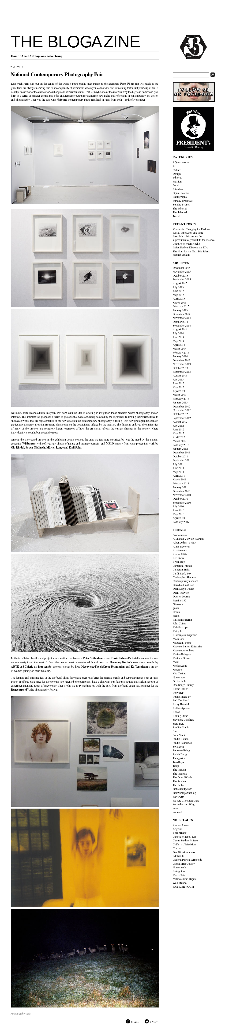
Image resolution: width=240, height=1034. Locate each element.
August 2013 (180, 375)
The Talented (180, 212)
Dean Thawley (181, 592)
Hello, (176, 615)
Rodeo (176, 712)
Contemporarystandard (185, 581)
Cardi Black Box (182, 573)
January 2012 (180, 448)
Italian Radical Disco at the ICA (190, 247)
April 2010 (179, 518)
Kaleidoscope (180, 627)
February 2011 (181, 483)
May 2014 (178, 341)
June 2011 (178, 468)
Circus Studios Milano (185, 840)
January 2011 (180, 487)
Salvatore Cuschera (183, 719)
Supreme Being (181, 750)
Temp (176, 766)
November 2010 (182, 495)
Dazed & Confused (183, 585)
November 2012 (182, 410)
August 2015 (180, 283)
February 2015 (181, 306)
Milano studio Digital (184, 879)
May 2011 (178, 472)
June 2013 (178, 383)
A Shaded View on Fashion (188, 538)
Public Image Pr (182, 696)
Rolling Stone (180, 716)
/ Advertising (53, 55)
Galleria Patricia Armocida (187, 859)
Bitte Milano (180, 832)
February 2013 (181, 398)
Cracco (176, 848)
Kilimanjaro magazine (185, 635)
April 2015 (179, 298)
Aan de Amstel (181, 825)
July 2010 (178, 506)
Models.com (180, 665)
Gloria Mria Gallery (184, 863)
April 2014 (179, 344)
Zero (175, 808)
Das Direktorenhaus (184, 852)
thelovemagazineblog (184, 793)
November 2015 (182, 271)
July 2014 (178, 333)
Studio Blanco (180, 739)
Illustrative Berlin (182, 619)
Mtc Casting (179, 673)
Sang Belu (178, 723)
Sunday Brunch (181, 204)
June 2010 (178, 510)
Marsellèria (179, 875)
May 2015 (178, 295)
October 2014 (180, 321)
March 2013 (179, 394)
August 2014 (180, 329)
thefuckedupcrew (182, 789)
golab (176, 608)
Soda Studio (179, 735)
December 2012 (181, 406)
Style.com (178, 746)
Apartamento (180, 550)
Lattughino (179, 871)
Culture (177, 170)
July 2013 (178, 379)
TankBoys (178, 762)
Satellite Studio (181, 727)
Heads (176, 612)
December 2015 (181, 268)
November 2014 (182, 317)
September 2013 (182, 371)
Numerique (179, 677)
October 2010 (180, 498)
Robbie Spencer (181, 708)
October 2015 (180, 275)
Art (174, 166)
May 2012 (178, 433)
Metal (176, 662)
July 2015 (178, 287)
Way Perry (178, 796)
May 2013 (178, 387)
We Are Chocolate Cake (186, 800)
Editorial (177, 177)
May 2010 (178, 514)
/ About (24, 55)
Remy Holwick (181, 704)
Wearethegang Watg (184, 804)
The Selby (178, 785)
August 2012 (180, 421)
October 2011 (180, 456)
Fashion (177, 181)
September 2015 (182, 279)
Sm (174, 731)
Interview (178, 189)
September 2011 (182, 460)
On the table (179, 681)
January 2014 (180, 356)
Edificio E (178, 856)
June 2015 (178, 291)
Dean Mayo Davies (183, 588)
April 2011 (179, 475)
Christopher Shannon (184, 577)
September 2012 (182, 418)
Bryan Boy (179, 561)
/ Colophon (37, 55)
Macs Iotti (178, 639)
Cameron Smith (181, 569)
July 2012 (178, 425)
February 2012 (181, 445)
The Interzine (180, 773)
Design (177, 173)
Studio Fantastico (182, 743)
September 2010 (182, 502)
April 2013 (179, 391)
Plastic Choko (180, 689)
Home (15, 55)
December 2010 (181, 491)
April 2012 (179, 437)
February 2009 (181, 522)
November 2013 (182, 364)
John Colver (179, 623)
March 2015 (179, 302)
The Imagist (179, 769)
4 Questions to (181, 162)
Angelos (177, 829)
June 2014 (178, 337)
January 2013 (180, 402)
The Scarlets (179, 781)
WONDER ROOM (183, 886)
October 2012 (180, 414)
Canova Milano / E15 (184, 836)
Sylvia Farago (180, 754)
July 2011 (178, 464)
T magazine (179, 758)
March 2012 (179, 441)
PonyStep (178, 692)
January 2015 (180, 310)
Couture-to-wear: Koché (186, 243)
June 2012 (178, 429)
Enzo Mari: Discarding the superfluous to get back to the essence (193, 237)
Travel (176, 216)
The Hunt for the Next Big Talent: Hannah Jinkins (191, 252)
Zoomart (177, 812)
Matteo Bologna (182, 654)
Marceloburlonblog (183, 650)
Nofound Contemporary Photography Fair (57, 74)
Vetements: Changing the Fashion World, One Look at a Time (191, 230)
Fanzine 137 (179, 600)
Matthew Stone (181, 658)
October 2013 (180, 368)
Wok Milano (180, 883)
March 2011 (179, 479)
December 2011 (181, 452)
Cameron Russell (182, 565)
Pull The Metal (181, 700)
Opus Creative (181, 193)
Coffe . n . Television (184, 844)
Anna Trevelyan (181, 546)
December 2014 (181, 314)
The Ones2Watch (182, 777)
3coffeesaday (180, 535)
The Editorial (180, 208)
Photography (180, 196)
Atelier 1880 (180, 554)
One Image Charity (183, 685)
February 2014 (181, 352)
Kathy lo (177, 631)
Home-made (179, 867)
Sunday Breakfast (182, 200)
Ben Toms (178, 558)
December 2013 (181, 360)
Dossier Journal (181, 596)
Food (176, 185)
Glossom (178, 604)
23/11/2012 (17, 67)
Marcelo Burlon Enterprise (187, 646)
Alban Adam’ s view (184, 542)
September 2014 (182, 325)
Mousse (177, 669)
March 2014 (179, 348)
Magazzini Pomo (182, 642)
